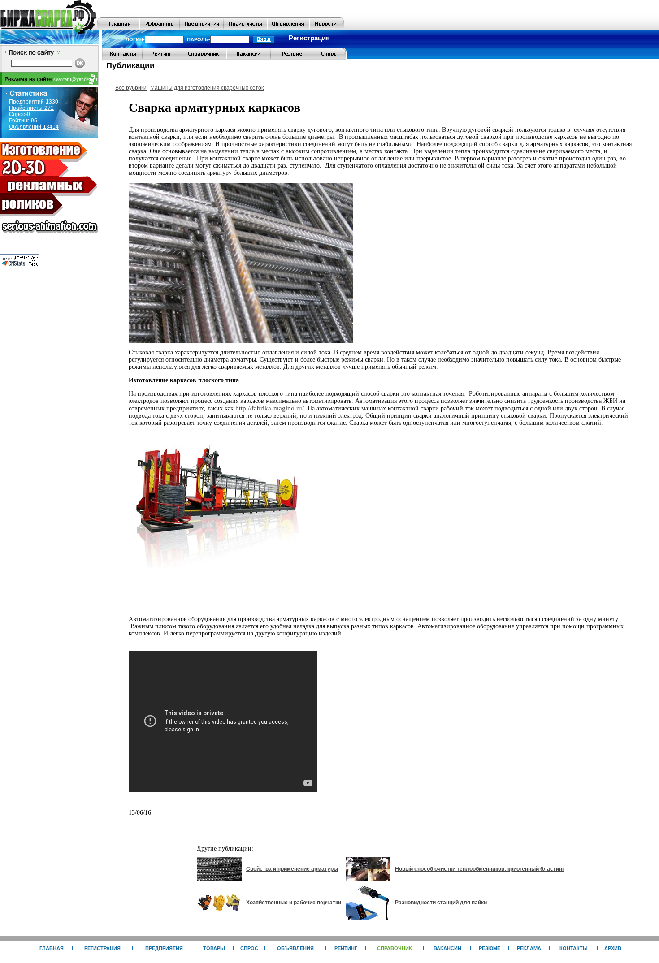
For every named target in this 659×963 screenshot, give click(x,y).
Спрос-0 (19, 114)
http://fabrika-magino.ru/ (269, 408)
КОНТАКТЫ (573, 948)
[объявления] (288, 27)
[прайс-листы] (245, 27)
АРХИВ (612, 948)
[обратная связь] (122, 57)
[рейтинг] (162, 57)
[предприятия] (202, 27)
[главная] (118, 27)
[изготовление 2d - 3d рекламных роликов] (49, 235)
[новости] (326, 27)
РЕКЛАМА (529, 948)
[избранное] (159, 27)
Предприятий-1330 (33, 102)
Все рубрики (131, 88)
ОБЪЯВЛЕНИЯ (295, 948)
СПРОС (249, 948)
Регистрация (309, 38)
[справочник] (204, 57)
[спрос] (329, 57)
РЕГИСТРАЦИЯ (102, 948)
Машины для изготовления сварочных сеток (207, 88)
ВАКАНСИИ (447, 948)
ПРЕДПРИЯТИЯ (164, 948)
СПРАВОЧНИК (394, 948)
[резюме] (291, 57)
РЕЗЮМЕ (489, 948)
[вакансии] (248, 57)
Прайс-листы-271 (31, 108)
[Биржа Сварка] (48, 27)
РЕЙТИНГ (345, 948)
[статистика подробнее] (19, 265)
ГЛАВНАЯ (51, 948)
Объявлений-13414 (34, 127)
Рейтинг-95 (23, 120)
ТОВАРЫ (214, 948)
